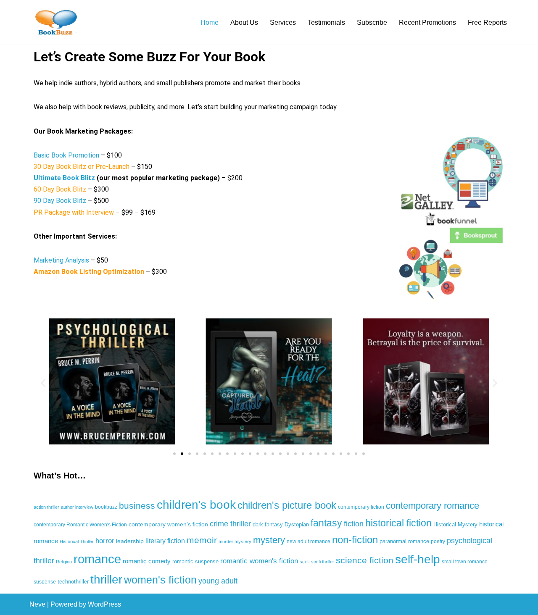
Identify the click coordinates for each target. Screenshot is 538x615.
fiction (354, 524)
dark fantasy (268, 524)
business (137, 506)
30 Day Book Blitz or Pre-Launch (81, 167)
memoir (202, 540)
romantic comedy (147, 561)
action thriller (46, 507)
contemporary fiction (361, 507)
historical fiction (398, 523)
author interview (77, 507)
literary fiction (165, 540)
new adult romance (308, 541)
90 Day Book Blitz (60, 201)
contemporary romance (432, 505)
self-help (417, 559)
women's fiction (160, 580)
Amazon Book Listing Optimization (89, 272)
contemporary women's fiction (168, 524)
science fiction (364, 560)
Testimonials (326, 22)
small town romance (465, 562)
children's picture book (286, 505)
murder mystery (235, 541)
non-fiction (355, 539)
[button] (43, 383)
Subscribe (372, 22)
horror (104, 541)
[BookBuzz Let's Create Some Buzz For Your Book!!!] (54, 22)
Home (209, 22)
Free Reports (487, 22)
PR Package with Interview (74, 212)
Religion (64, 561)
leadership (130, 541)
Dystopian (297, 524)
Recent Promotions (427, 22)
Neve (37, 604)
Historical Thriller (77, 541)
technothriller (73, 581)
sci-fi (304, 561)
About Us (244, 22)
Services (283, 22)
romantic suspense (195, 561)
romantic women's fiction (259, 561)
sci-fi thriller (322, 561)
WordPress (104, 604)
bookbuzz (106, 507)
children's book (196, 504)
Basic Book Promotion (66, 155)
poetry (438, 541)
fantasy (326, 523)
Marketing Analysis (62, 260)
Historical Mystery (455, 524)
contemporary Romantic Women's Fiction (80, 525)
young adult (217, 581)
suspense (45, 582)
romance (97, 559)
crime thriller (230, 524)
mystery (269, 540)
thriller (106, 579)
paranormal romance (404, 541)
